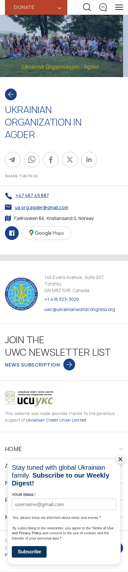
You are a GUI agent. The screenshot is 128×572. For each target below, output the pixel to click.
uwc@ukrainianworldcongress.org (79, 309)
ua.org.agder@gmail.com (41, 207)
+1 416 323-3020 (61, 299)
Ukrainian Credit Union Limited (56, 420)
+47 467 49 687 (32, 195)
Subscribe (29, 551)
